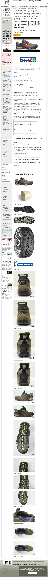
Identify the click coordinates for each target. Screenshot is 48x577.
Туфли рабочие (5, 112)
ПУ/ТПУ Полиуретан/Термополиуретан (5, 122)
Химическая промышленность (6, 192)
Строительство (5, 189)
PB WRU (4, 144)
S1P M (3, 157)
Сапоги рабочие (5, 113)
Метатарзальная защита (6, 102)
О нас (13, 561)
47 (4, 29)
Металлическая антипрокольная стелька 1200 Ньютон (7, 71)
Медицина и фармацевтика (5, 194)
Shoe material (4, 179)
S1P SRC (4, 154)
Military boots (3, 176)
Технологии (22, 561)
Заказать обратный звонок (40, 561)
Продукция (18, 8)
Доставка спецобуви (29, 561)
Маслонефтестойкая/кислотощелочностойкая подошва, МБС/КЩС (6, 80)
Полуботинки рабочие (6, 109)
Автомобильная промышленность (6, 221)
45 (7, 28)
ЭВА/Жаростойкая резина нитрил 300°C (6, 128)
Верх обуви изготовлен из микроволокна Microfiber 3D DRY (6, 94)
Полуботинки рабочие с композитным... (30, 8)
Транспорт (5, 187)
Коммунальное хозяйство (5, 212)
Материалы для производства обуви (5, 178)
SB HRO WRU (5, 151)
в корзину (17, 34)
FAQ (33, 561)
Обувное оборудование (6, 181)
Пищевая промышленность (6, 200)
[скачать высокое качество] (18, 204)
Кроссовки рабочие (5, 111)
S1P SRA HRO (5, 156)
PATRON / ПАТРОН (5, 138)
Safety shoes (19, 568)
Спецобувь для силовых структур (17, 564)
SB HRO (4, 150)
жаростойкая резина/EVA (21, 92)
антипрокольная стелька (31, 95)
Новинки (3, 166)
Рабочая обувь (4, 169)
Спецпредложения (5, 164)
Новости (15, 561)
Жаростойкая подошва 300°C (7, 99)
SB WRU (4, 149)
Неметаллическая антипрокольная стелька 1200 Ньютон (7, 74)
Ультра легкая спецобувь (6, 101)
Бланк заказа (25, 34)
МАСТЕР (4, 133)
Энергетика (5, 225)
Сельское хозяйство (6, 227)
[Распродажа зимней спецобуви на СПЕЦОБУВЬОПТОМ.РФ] (9, 241)
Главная (15, 8)
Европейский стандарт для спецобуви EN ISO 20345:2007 (25, 69)
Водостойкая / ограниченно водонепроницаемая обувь (6, 76)
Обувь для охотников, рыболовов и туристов (6, 172)
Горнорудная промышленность (6, 208)
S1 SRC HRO (4, 152)
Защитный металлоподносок (7, 84)
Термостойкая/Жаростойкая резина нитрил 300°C (6, 130)
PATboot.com (4, 137)
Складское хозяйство (7, 219)
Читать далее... (6, 281)
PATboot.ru (7, 569)
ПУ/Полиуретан (5, 117)
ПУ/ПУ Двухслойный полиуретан (5, 119)
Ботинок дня (7, 45)
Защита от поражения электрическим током (6, 98)
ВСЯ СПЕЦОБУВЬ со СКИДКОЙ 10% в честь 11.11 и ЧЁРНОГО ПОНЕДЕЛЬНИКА (7, 275)
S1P (3, 153)
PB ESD (4, 145)
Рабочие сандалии (5, 110)
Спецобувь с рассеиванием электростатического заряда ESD (7, 104)
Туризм (4, 205)
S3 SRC (4, 159)
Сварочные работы (6, 223)
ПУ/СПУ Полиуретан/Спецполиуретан (6, 120)
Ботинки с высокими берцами (7, 108)
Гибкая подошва (5, 100)
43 (4, 28)
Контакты (25, 561)
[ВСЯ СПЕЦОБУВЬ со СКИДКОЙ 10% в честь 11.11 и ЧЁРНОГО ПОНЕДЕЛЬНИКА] (9, 272)
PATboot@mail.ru (7, 15)
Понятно (32, 573)
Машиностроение (6, 210)
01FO (3, 142)
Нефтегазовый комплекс (5, 197)
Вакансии (35, 561)
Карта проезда (5, 573)
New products (4, 167)
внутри (8, 250)
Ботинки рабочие (5, 107)
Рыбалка (4, 203)
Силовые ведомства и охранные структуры (7, 215)
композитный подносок (33, 94)
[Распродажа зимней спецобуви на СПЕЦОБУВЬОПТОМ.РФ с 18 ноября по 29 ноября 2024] (9, 256)
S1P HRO (4, 155)
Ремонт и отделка (6, 217)
